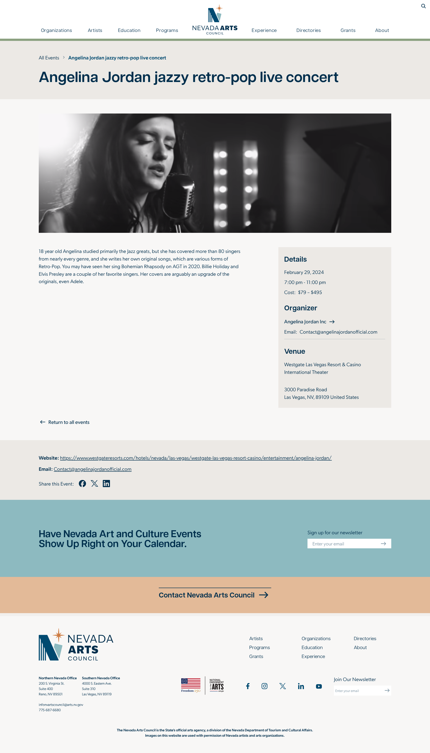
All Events (49, 57)
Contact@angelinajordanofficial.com (338, 331)
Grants (348, 30)
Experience (264, 30)
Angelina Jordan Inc (310, 321)
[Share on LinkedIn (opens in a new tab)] (106, 483)
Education (129, 30)
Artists (95, 30)
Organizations (56, 30)
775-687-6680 (50, 709)
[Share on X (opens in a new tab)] (94, 483)
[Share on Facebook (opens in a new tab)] (82, 483)
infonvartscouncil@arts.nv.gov (61, 704)
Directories (309, 30)
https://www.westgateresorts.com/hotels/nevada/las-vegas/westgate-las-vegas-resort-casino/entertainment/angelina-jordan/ (196, 457)
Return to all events (68, 422)
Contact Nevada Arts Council (207, 595)
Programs (167, 30)
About (382, 30)
